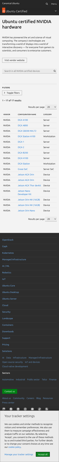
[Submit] (54, 71)
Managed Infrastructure (40, 357)
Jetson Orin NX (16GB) (29, 199)
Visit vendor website (15, 60)
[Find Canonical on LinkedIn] (18, 409)
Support (6, 338)
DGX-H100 (23, 158)
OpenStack (7, 240)
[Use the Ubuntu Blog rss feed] (47, 409)
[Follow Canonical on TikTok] (40, 409)
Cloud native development (15, 366)
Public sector (33, 379)
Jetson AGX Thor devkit (29, 185)
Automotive (8, 379)
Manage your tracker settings (19, 454)
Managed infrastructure (14, 259)
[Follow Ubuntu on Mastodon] (4, 409)
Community (18, 398)
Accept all (42, 454)
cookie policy (14, 447)
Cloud (5, 305)
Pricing (5, 344)
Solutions (7, 351)
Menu (54, 4)
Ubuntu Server (9, 298)
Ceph (4, 246)
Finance (53, 379)
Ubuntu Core (8, 285)
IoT (3, 279)
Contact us (10, 391)
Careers (30, 398)
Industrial (20, 379)
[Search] (47, 4)
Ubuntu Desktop (10, 292)
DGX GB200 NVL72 (27, 131)
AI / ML (5, 266)
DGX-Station (24, 163)
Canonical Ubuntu (10, 3)
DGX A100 (23, 120)
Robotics (6, 272)
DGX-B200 (23, 152)
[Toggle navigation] (55, 11)
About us (6, 398)
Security (6, 312)
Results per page (36, 107)
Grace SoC (23, 169)
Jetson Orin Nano (26, 210)
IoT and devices (32, 362)
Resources (48, 398)
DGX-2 (21, 147)
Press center (8, 402)
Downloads (8, 331)
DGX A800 (23, 125)
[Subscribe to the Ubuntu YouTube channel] (33, 409)
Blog (38, 398)
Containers (7, 325)
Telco (44, 379)
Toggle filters (13, 93)
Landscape (7, 318)
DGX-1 (21, 142)
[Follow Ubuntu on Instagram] (26, 409)
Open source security (12, 362)
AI (3, 357)
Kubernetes (8, 253)
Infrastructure (19, 357)
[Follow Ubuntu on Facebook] (11, 409)
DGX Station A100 (26, 136)
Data (8, 357)
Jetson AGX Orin (26, 174)
